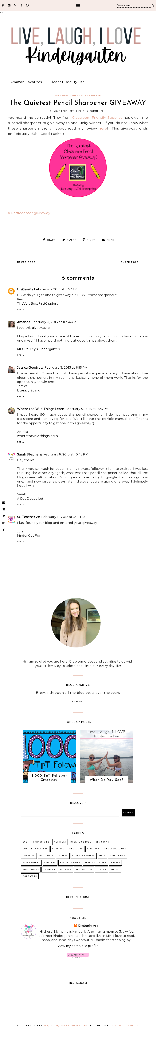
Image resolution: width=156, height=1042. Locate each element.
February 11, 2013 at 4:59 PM (63, 517)
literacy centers (83, 856)
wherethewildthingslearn (37, 436)
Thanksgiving (41, 842)
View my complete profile (78, 946)
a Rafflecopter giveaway (29, 213)
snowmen (65, 869)
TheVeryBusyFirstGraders (37, 303)
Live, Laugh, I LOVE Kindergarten (65, 1025)
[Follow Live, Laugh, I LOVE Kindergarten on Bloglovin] (78, 957)
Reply (20, 310)
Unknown (25, 289)
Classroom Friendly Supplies (97, 117)
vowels (101, 869)
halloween (46, 856)
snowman (49, 869)
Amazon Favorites (26, 82)
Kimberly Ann (88, 926)
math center (118, 856)
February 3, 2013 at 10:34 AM (54, 322)
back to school (80, 842)
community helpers (35, 849)
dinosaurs (76, 849)
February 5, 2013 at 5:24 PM (87, 409)
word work (30, 876)
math (102, 856)
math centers (31, 862)
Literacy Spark (28, 390)
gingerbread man (114, 849)
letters (63, 856)
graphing (29, 856)
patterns (50, 862)
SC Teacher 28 (28, 517)
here (103, 128)
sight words (31, 869)
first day (93, 849)
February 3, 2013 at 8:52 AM (56, 289)
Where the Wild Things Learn (40, 409)
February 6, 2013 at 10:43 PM (65, 454)
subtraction (84, 869)
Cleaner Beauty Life (67, 82)
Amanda (23, 322)
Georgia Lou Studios (125, 1025)
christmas (102, 842)
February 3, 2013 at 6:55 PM (66, 367)
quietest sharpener (85, 95)
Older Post (130, 262)
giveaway (62, 95)
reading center (70, 862)
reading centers (96, 862)
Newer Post (26, 262)
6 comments (95, 111)
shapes (115, 862)
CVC (25, 842)
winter (115, 869)
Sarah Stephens (29, 454)
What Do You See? (106, 780)
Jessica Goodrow (30, 367)
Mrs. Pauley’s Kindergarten (38, 349)
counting (58, 849)
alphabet (60, 842)
